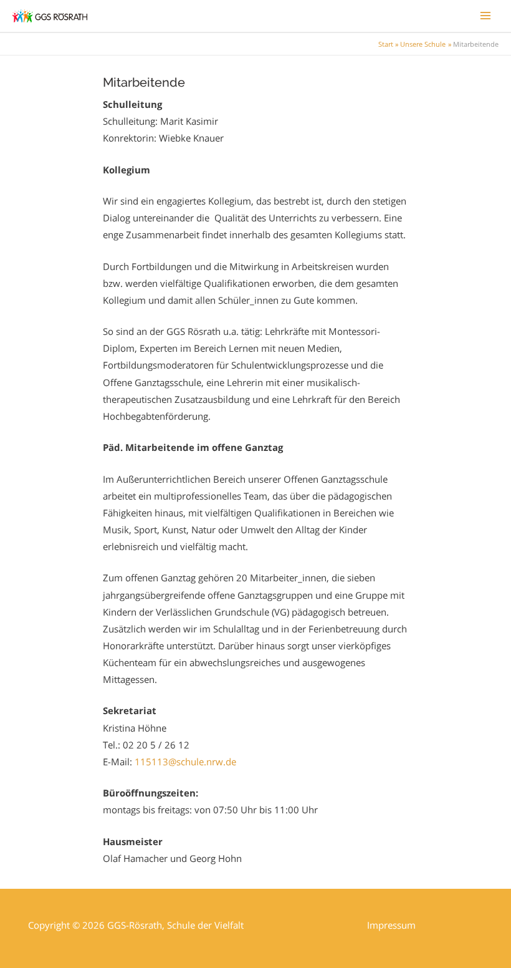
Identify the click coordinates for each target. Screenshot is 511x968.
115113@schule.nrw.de (185, 761)
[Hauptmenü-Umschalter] (485, 15)
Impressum (391, 925)
